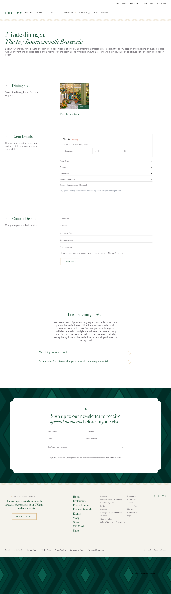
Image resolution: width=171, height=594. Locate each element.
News (152, 3)
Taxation (103, 516)
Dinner (126, 151)
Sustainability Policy (77, 550)
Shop (144, 3)
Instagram (131, 496)
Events (124, 3)
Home (76, 497)
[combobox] (40, 13)
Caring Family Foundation (111, 512)
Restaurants (68, 12)
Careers (103, 496)
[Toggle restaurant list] (52, 13)
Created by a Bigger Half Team (155, 550)
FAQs (102, 506)
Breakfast (68, 151)
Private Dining (84, 12)
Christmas (161, 3)
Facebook (131, 499)
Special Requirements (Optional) (73, 185)
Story (116, 3)
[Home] (13, 13)
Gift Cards (134, 3)
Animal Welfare (60, 550)
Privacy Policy (32, 550)
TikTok (130, 503)
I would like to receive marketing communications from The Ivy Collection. (93, 253)
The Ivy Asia (132, 506)
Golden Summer (101, 12)
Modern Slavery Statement (111, 499)
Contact (103, 509)
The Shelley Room (70, 114)
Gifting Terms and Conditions (112, 522)
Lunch (97, 151)
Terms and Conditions (96, 550)
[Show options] (151, 161)
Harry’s (130, 509)
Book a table (25, 517)
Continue (70, 261)
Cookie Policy (46, 550)
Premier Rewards (82, 509)
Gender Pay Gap (107, 503)
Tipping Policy (106, 519)
